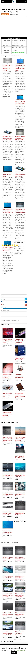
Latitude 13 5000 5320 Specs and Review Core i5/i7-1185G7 (7, 595)
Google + (4, 304)
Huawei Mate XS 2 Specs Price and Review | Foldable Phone (20, 341)
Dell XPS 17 (9, 580)
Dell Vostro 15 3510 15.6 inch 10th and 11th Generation (8, 559)
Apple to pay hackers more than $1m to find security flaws (7, 414)
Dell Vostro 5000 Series (7, 498)
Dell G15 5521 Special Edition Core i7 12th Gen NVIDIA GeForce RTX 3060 (8, 439)
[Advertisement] (14, 6)
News (21, 343)
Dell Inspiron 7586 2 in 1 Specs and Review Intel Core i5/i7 (8, 249)
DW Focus (14, 1)
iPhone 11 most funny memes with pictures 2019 (7, 395)
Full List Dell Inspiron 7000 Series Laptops (19, 241)
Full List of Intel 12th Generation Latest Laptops (20, 520)
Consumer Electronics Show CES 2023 (7, 345)
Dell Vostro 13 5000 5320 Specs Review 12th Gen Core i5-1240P (8, 494)
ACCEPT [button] (14, 652)
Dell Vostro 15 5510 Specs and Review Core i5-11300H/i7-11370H (20, 559)
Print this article (5, 312)
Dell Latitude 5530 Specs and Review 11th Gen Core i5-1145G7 (20, 595)
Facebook (5, 302)
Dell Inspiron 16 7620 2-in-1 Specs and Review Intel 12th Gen (20, 211)
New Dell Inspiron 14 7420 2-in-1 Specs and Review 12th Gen (8, 211)
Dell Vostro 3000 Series (7, 562)
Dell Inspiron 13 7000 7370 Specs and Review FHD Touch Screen (20, 68)
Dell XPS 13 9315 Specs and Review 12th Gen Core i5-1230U (20, 439)
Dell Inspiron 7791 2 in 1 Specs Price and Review (8, 174)
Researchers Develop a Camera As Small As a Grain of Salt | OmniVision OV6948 (7, 376)
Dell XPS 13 (22, 441)
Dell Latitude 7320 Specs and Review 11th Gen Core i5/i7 (20, 614)
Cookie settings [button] (21, 650)
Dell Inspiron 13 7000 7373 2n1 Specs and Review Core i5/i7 (7, 138)
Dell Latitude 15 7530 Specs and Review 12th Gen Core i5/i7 (20, 513)
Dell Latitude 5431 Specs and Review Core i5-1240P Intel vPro (8, 513)
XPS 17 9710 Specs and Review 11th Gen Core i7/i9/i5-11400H (8, 578)
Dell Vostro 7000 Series (19, 498)
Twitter (4, 299)
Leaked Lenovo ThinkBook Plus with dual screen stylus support (19, 376)
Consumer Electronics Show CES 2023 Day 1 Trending (7, 341)
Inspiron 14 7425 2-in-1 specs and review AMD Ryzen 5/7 (20, 138)
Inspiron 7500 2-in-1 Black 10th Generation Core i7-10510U (20, 174)
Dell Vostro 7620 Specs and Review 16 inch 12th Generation (20, 494)
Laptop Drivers (5, 14)
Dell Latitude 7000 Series (20, 517)
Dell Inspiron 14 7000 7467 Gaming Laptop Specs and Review (20, 103)
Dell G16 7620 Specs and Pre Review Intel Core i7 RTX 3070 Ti (19, 456)
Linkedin (4, 307)
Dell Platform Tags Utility (18, 52)
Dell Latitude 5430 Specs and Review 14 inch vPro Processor (8, 614)
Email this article (6, 310)
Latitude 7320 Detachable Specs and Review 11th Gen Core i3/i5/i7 (7, 634)
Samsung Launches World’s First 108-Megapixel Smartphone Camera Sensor (20, 395)
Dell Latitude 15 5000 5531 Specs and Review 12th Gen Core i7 (20, 475)
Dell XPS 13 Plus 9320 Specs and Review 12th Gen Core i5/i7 (7, 475)
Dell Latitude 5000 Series (20, 479)
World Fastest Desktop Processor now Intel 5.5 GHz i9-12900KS (20, 358)
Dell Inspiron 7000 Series (7, 536)
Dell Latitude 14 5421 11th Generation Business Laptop (19, 633)
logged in (9, 320)
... (6, 97)
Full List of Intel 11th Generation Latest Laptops (12, 640)
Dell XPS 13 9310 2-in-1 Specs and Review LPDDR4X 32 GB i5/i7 (20, 578)
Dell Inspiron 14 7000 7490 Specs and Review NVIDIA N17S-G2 (7, 68)
